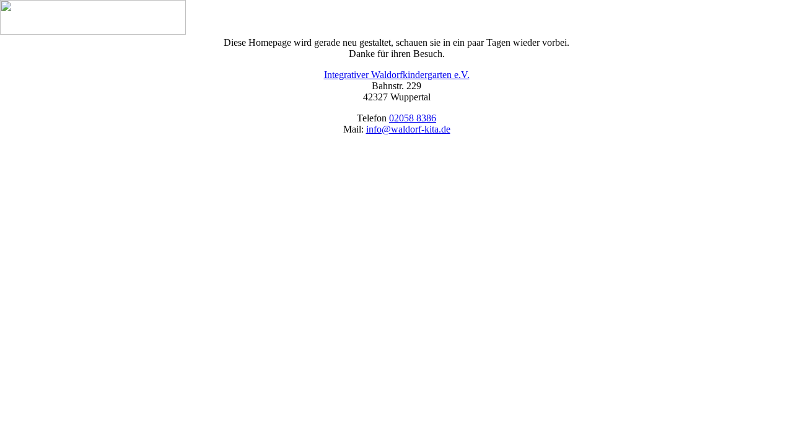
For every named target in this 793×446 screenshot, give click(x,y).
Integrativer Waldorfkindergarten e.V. (397, 74)
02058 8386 (412, 118)
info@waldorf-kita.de (408, 129)
